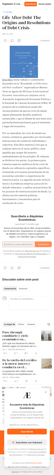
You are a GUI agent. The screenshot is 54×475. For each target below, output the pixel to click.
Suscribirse (30, 4)
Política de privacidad (35, 454)
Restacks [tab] (23, 288)
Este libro (7, 80)
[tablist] (15, 288)
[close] (45, 392)
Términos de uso (37, 449)
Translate (8, 12)
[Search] (49, 324)
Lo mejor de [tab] (9, 324)
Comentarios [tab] (10, 288)
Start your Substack (19, 466)
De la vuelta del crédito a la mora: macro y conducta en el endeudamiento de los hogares (19, 364)
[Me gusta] (5, 40)
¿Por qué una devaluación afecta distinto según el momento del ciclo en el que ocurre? (20, 344)
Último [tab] (21, 324)
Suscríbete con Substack (29, 442)
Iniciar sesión (45, 4)
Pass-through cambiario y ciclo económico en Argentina (15, 336)
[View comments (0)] (12, 40)
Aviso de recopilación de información (31, 253)
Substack (15, 472)
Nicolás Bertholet (16, 349)
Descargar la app (38, 466)
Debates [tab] (31, 324)
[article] (27, 343)
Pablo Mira (15, 377)
